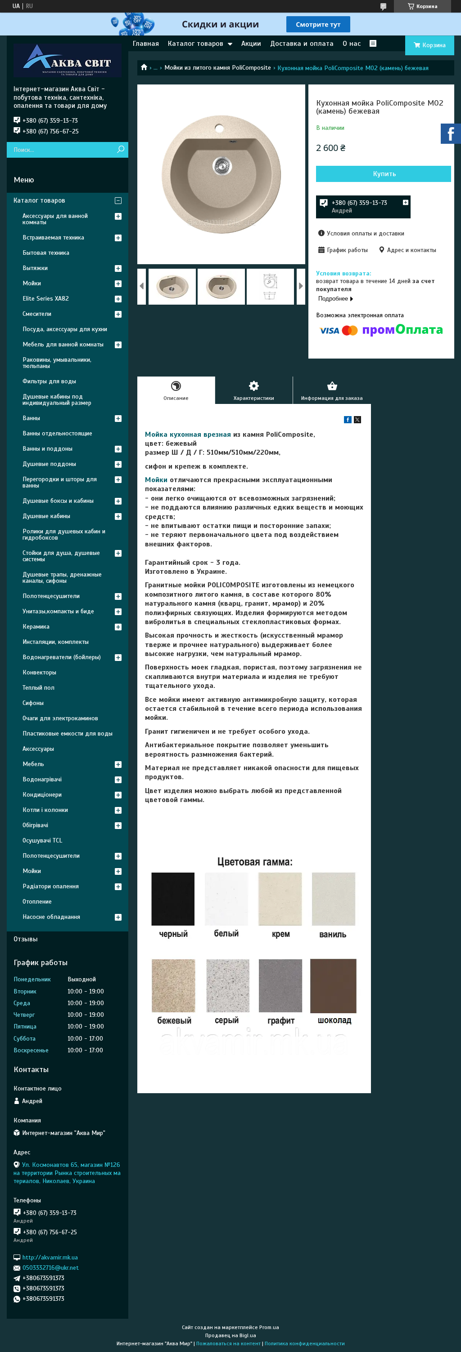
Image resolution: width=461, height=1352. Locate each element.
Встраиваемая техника (53, 237)
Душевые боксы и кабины (58, 501)
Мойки (156, 479)
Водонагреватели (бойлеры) (62, 657)
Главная (146, 43)
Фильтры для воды (49, 381)
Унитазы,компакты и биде (58, 611)
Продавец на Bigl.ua (230, 1335)
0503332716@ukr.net (51, 1268)
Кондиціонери (42, 794)
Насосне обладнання (51, 917)
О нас (352, 43)
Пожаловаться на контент (228, 1343)
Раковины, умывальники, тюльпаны (57, 363)
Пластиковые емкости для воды (68, 733)
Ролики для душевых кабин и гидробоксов (64, 534)
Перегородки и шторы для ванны (60, 482)
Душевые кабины (46, 516)
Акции (251, 43)
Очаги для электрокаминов (60, 718)
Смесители (37, 314)
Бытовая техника (46, 253)
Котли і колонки (45, 810)
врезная (217, 434)
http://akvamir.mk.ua (50, 1257)
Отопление (37, 901)
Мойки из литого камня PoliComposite (217, 67)
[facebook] (348, 421)
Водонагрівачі (42, 779)
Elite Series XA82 (46, 298)
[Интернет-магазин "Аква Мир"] (68, 60)
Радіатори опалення (51, 886)
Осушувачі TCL (42, 840)
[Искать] (120, 150)
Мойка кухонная (173, 434)
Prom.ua (269, 1327)
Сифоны (33, 703)
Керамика (36, 626)
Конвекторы (39, 672)
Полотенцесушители (51, 596)
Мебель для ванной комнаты (63, 344)
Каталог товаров (195, 43)
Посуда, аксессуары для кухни (65, 329)
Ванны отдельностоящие (57, 433)
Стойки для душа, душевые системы (61, 556)
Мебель (33, 764)
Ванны (31, 418)
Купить (384, 173)
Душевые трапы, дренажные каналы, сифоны (62, 578)
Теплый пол (38, 688)
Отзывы (26, 939)
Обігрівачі (35, 825)
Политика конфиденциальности (305, 1343)
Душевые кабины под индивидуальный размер (57, 400)
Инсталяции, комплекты (56, 642)
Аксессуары (38, 749)
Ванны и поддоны (47, 448)
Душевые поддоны (49, 464)
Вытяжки (35, 268)
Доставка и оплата (302, 43)
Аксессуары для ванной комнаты (55, 219)
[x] (357, 421)
